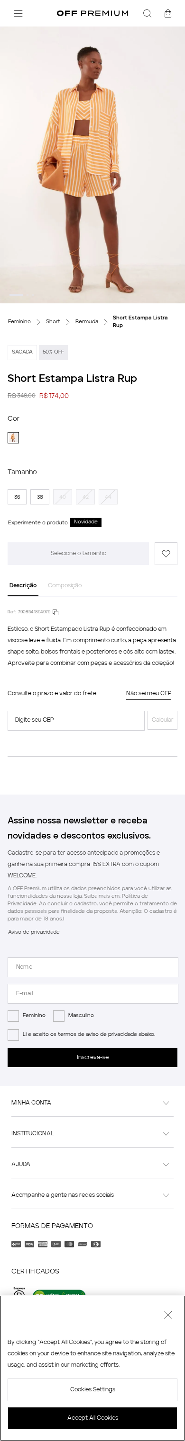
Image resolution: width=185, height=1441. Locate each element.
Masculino (81, 1015)
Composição (65, 586)
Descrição (23, 586)
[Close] (167, 1316)
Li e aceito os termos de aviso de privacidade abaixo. (89, 1034)
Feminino (34, 1015)
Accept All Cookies (92, 1418)
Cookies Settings (92, 1390)
